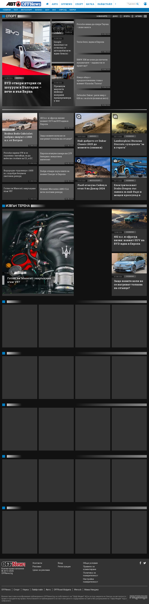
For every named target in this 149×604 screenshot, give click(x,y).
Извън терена (18, 206)
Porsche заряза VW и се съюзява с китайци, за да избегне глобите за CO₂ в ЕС (18, 155)
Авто (55, 4)
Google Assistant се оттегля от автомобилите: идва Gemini (62, 47)
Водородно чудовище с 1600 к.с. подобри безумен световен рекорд (18, 173)
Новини (7, 10)
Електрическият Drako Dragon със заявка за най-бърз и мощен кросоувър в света (128, 191)
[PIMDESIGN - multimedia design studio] (137, 598)
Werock (77, 589)
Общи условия (90, 563)
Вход (60, 563)
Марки (73, 10)
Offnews (66, 4)
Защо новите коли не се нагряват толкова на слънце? (128, 284)
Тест (16, 10)
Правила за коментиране (89, 568)
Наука (90, 4)
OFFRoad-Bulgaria (62, 589)
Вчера (127, 16)
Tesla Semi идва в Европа (90, 42)
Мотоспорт (26, 10)
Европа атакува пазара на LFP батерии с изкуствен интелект (56, 156)
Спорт (79, 4)
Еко (54, 10)
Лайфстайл (104, 4)
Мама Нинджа (91, 589)
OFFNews (6, 589)
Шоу (47, 10)
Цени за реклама (41, 570)
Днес (115, 16)
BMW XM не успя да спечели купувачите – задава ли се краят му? (92, 62)
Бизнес (38, 10)
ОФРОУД (62, 10)
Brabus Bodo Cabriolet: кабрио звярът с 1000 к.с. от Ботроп (18, 137)
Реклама (37, 566)
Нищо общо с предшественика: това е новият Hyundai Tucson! (90, 80)
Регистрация (64, 566)
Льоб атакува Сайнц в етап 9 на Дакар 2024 (92, 186)
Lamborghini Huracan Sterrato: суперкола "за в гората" (129, 144)
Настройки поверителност (90, 580)
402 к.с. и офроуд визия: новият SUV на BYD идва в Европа (54, 121)
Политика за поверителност (90, 574)
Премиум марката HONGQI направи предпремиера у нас (62, 93)
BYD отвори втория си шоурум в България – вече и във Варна (22, 87)
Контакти (37, 563)
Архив (138, 16)
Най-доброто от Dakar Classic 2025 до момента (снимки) (91, 144)
